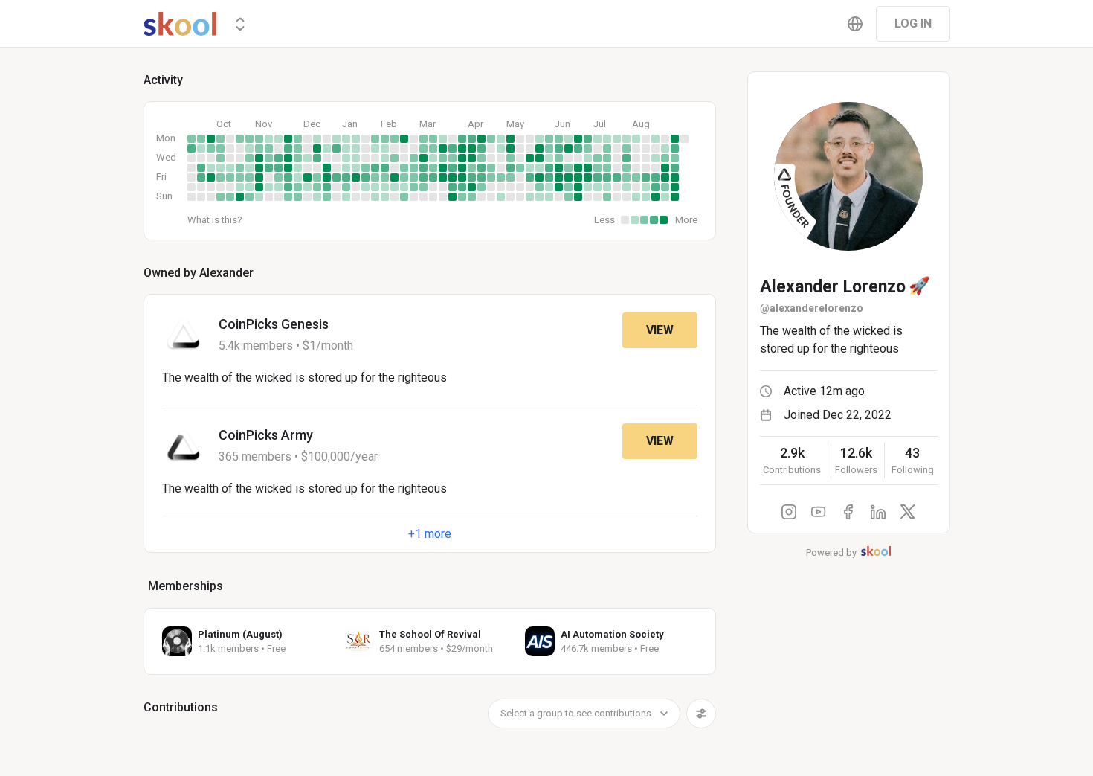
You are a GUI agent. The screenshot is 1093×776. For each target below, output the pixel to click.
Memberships (185, 586)
